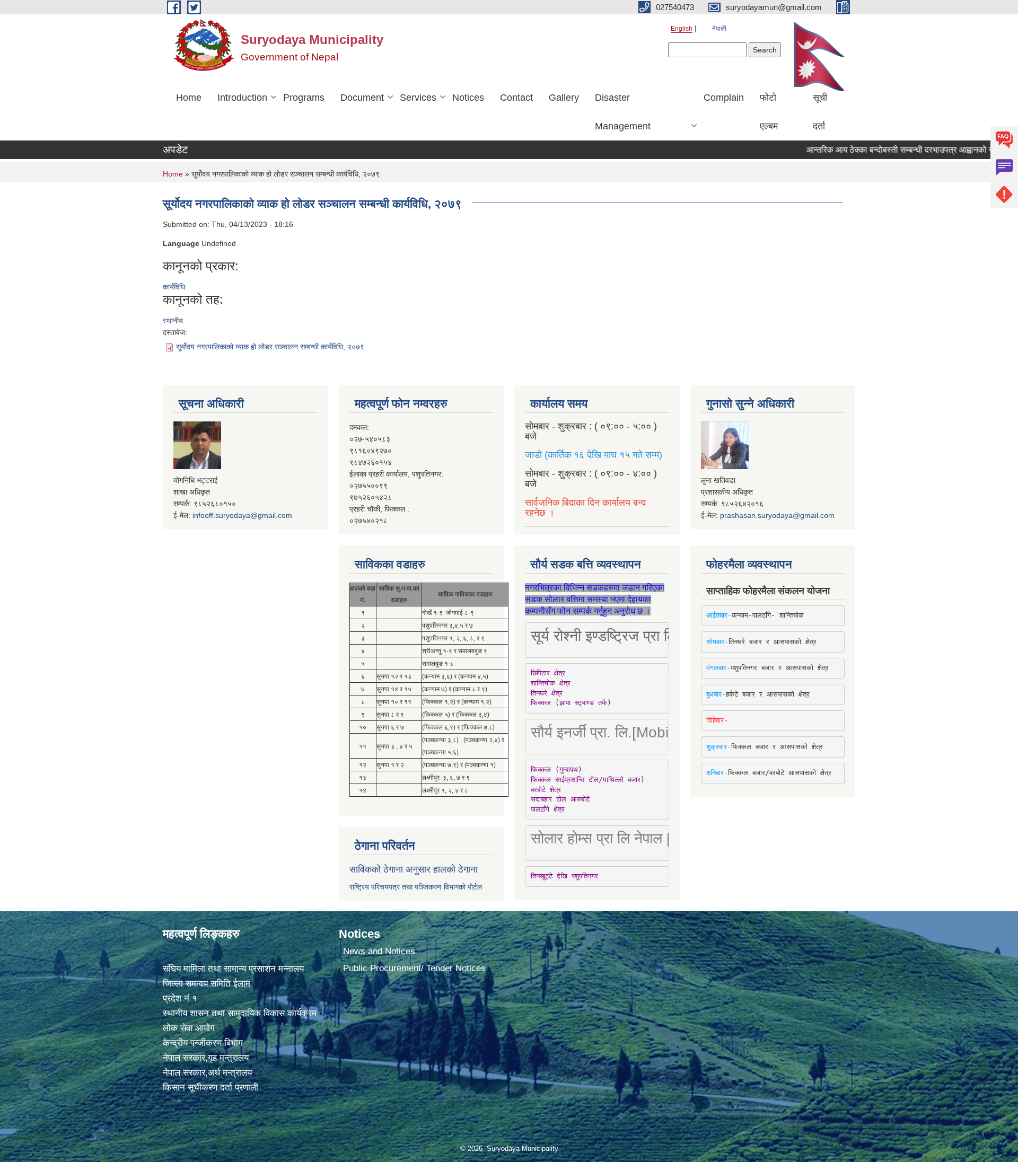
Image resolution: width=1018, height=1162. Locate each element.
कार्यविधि (174, 287)
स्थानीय (173, 320)
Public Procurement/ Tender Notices (414, 968)
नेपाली (719, 28)
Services (418, 97)
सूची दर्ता (820, 111)
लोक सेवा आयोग (189, 1028)
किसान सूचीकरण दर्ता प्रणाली (210, 1087)
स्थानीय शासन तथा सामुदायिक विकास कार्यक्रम (240, 1013)
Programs (303, 97)
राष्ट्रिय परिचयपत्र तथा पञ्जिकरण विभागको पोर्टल (415, 887)
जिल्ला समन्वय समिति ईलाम (206, 984)
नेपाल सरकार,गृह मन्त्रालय (206, 1058)
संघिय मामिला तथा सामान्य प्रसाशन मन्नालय (233, 969)
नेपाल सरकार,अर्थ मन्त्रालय (207, 1073)
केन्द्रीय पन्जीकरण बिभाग (203, 1043)
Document (362, 97)
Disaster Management (623, 111)
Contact (516, 97)
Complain (724, 97)
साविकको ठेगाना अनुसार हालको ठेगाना (413, 869)
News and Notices (379, 951)
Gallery (564, 97)
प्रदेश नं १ (180, 998)
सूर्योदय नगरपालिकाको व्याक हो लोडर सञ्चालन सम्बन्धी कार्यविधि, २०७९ (270, 346)
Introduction (242, 97)
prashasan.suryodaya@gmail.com (777, 515)
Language (181, 243)
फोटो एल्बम (769, 111)
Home (188, 97)
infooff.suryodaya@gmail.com (242, 515)
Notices (468, 97)
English (681, 28)
